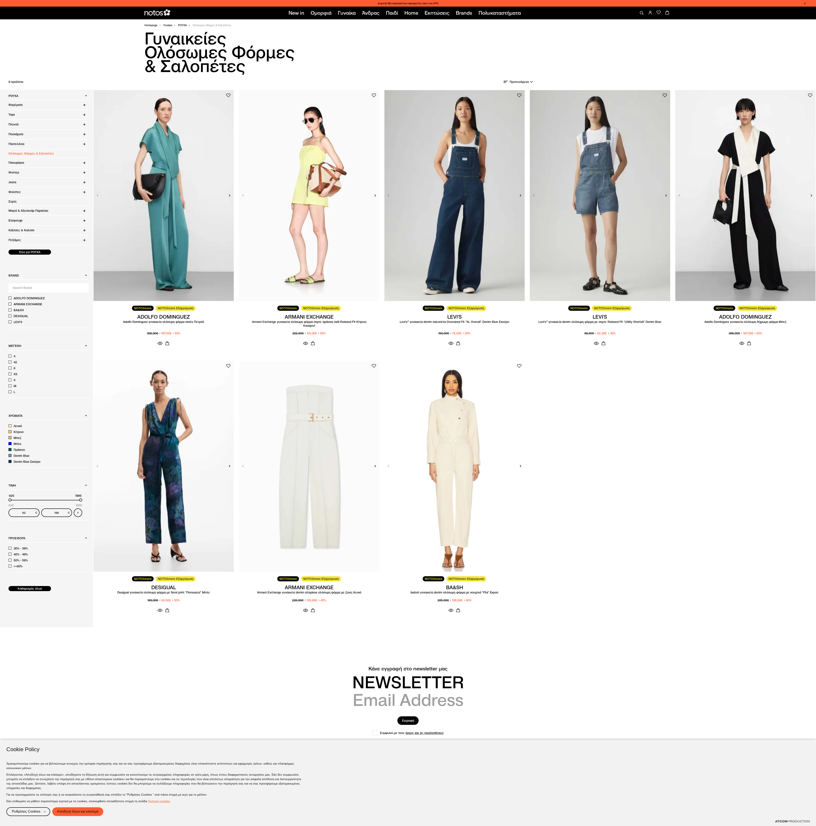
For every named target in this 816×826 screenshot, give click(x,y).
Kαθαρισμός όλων (30, 588)
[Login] (650, 12)
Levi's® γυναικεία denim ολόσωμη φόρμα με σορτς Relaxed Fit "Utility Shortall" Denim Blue (599, 322)
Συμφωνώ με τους (412, 733)
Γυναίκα (167, 25)
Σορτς (12, 201)
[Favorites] (658, 12)
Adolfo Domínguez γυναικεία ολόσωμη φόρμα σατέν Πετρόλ (163, 322)
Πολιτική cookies (159, 801)
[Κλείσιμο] (805, 3)
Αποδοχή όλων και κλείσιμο (78, 811)
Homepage (150, 25)
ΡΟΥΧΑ (182, 25)
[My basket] (667, 12)
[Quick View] (160, 343)
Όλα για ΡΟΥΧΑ (29, 252)
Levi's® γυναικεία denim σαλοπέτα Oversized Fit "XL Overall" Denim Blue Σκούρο (454, 322)
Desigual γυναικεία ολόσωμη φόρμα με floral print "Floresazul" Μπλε (163, 592)
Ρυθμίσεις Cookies (26, 811)
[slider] (9, 499)
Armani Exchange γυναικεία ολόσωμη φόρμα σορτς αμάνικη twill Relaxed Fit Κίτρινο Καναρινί (309, 324)
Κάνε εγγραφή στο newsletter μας (408, 669)
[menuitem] (297, 13)
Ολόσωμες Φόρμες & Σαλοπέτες (31, 153)
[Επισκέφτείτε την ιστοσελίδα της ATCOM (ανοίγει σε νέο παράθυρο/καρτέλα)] (792, 821)
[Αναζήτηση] (642, 13)
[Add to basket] (167, 343)
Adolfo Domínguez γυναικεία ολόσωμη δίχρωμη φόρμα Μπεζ (745, 322)
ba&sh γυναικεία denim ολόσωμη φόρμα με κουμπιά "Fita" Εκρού (454, 592)
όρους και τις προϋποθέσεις (424, 733)
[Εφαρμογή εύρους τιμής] (78, 512)
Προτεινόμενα (519, 82)
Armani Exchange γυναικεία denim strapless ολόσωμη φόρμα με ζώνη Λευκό (309, 592)
